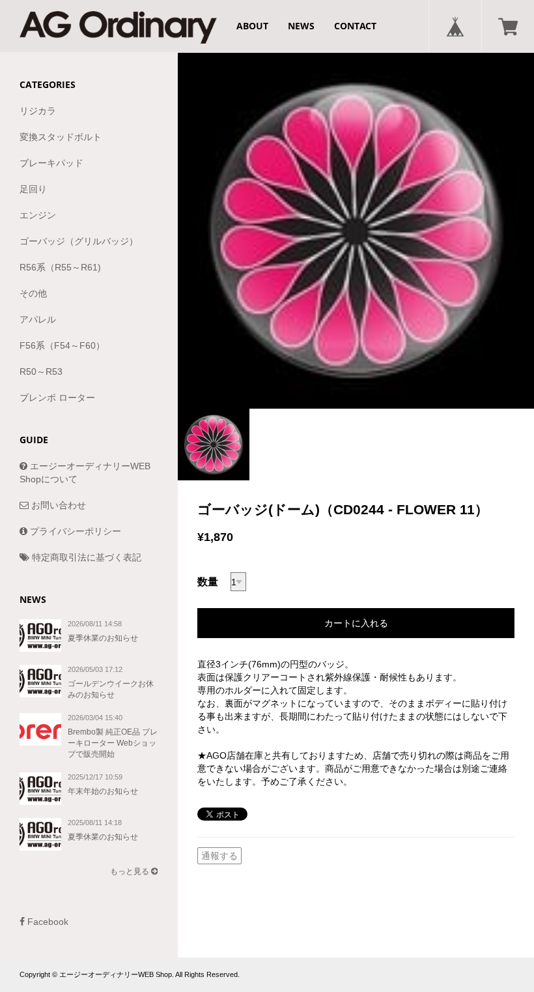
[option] (356, 230)
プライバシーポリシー (74, 531)
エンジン (38, 215)
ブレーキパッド (51, 163)
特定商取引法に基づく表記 (85, 557)
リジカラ (38, 111)
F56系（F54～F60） (62, 345)
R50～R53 (41, 371)
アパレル (38, 319)
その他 (33, 293)
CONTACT (355, 26)
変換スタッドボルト (61, 137)
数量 (207, 581)
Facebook (46, 921)
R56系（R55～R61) (60, 267)
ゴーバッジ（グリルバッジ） (79, 241)
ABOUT (252, 26)
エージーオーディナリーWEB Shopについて (85, 472)
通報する (219, 856)
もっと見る (130, 871)
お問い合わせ (57, 505)
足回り (33, 189)
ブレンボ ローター (57, 397)
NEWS (301, 26)
